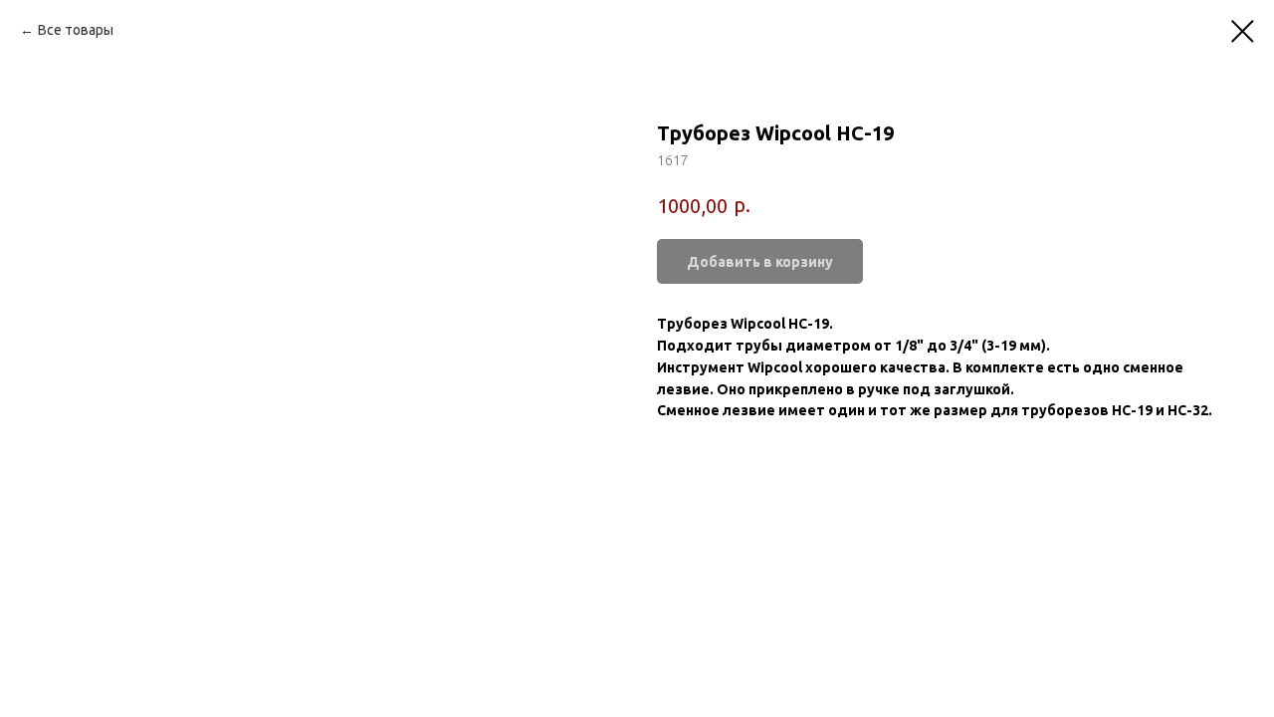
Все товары (75, 30)
